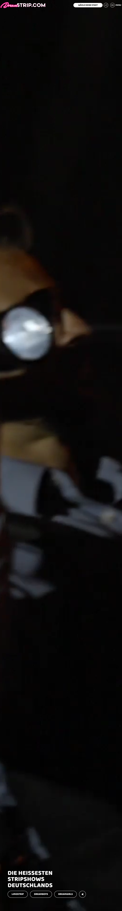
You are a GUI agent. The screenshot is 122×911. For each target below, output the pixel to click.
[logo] (23, 5)
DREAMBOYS (41, 894)
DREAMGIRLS (65, 894)
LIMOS (18, 894)
